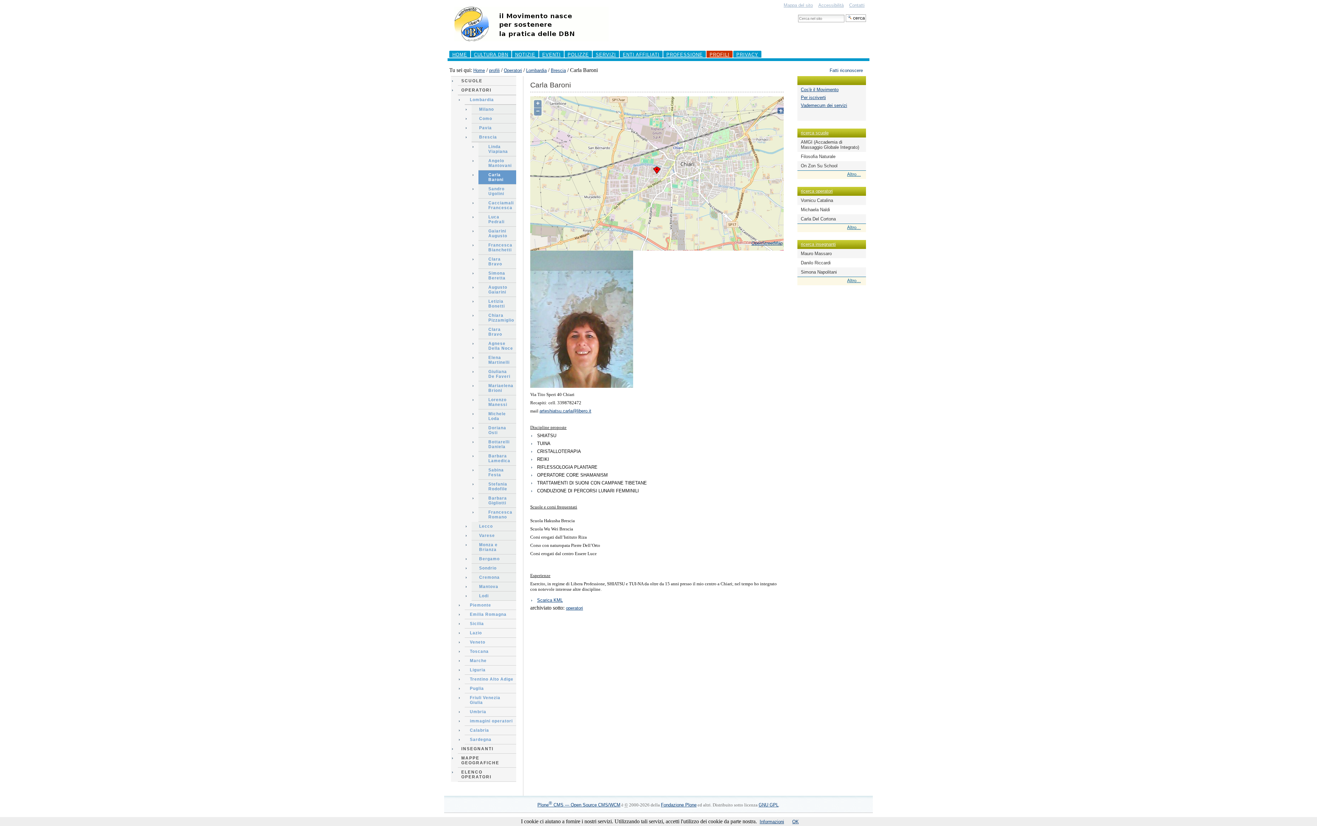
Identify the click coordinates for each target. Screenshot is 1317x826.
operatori (574, 608)
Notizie (525, 54)
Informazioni (772, 821)
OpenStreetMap (767, 243)
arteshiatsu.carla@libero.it (565, 411)
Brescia (558, 70)
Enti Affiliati (641, 54)
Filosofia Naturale (818, 156)
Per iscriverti (813, 97)
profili (719, 54)
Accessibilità (831, 5)
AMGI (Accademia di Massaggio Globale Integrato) (830, 145)
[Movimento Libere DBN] (531, 44)
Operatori (513, 70)
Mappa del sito (798, 5)
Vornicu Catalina (817, 200)
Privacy (747, 54)
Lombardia (536, 70)
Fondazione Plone (679, 804)
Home (459, 54)
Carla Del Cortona (818, 219)
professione (684, 54)
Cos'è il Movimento (820, 89)
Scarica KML (550, 600)
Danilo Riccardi (816, 262)
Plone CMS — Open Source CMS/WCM (578, 804)
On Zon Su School (819, 165)
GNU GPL (769, 804)
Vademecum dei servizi (824, 105)
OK (795, 821)
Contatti (857, 5)
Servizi (606, 54)
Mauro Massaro (816, 253)
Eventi (551, 54)
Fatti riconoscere (846, 70)
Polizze (578, 54)
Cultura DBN (491, 54)
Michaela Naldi (815, 209)
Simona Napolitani (819, 272)
